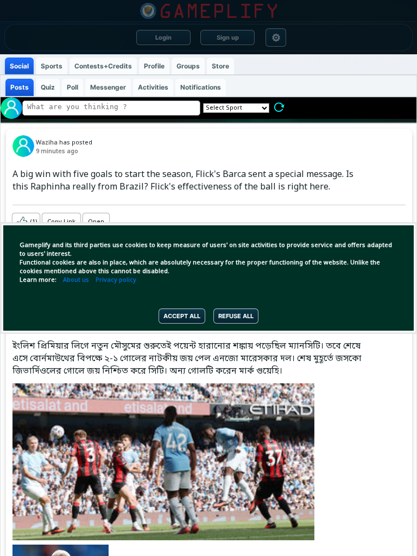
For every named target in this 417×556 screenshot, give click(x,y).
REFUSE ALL (236, 316)
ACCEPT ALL (181, 316)
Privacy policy (116, 280)
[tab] (19, 66)
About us (76, 280)
